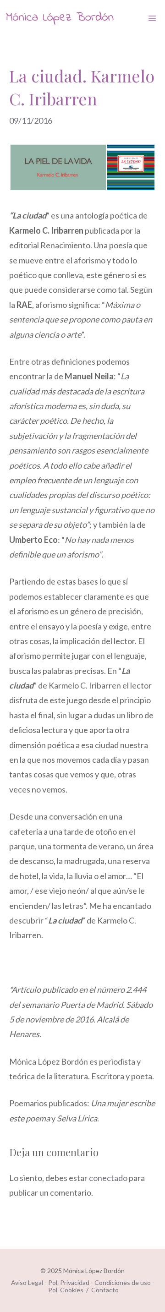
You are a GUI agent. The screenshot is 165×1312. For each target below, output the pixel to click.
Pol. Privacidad (68, 1282)
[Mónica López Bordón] (60, 18)
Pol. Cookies (65, 1290)
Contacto (105, 1290)
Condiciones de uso (122, 1282)
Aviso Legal (27, 1282)
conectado (108, 1178)
